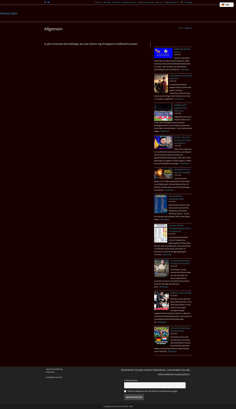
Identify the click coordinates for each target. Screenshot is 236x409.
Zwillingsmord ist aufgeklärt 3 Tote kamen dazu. (180, 108)
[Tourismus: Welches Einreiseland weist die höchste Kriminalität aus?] (160, 233)
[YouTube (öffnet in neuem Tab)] (48, 2)
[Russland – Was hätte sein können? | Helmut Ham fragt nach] (163, 142)
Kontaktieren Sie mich (128, 2)
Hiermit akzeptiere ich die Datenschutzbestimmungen (152, 391)
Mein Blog (106, 2)
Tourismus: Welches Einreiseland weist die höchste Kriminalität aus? (180, 228)
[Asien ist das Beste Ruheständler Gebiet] (160, 204)
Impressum (159, 2)
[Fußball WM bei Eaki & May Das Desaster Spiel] (161, 336)
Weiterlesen (184, 69)
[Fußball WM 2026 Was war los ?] (163, 53)
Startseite (98, 2)
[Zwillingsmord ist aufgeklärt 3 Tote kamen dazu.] (163, 112)
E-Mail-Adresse (131, 380)
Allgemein (188, 28)
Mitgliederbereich (171, 2)
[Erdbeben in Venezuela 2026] (161, 301)
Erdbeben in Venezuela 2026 (180, 293)
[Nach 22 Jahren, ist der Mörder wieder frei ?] (161, 83)
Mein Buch (115, 2)
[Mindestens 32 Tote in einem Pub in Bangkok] (163, 173)
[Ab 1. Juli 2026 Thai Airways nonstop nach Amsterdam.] (161, 268)
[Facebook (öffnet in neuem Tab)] (45, 2)
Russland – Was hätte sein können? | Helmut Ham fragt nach (182, 140)
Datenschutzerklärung (145, 2)
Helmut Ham (8, 13)
